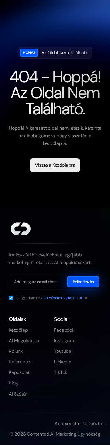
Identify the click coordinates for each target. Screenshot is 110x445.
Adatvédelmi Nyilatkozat (61, 298)
